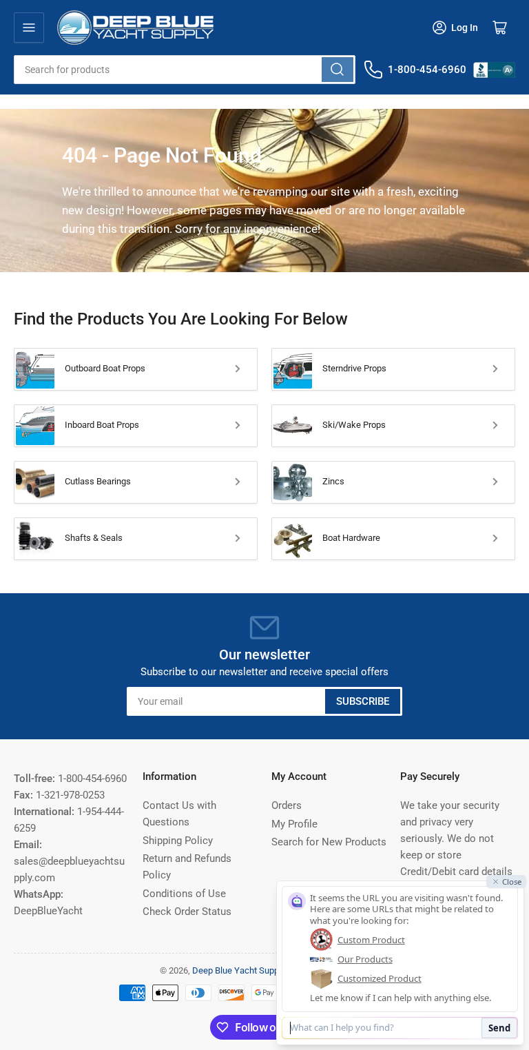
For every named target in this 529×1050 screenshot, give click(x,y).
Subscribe (362, 701)
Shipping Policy (178, 840)
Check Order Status (187, 911)
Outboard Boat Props (105, 368)
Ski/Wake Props (354, 425)
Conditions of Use (184, 893)
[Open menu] (29, 27)
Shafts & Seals (94, 538)
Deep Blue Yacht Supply (238, 970)
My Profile (294, 824)
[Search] (337, 69)
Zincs (333, 481)
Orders (286, 805)
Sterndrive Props (354, 368)
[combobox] (184, 69)
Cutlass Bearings (98, 481)
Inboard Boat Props (102, 425)
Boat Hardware (351, 538)
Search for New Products (328, 842)
